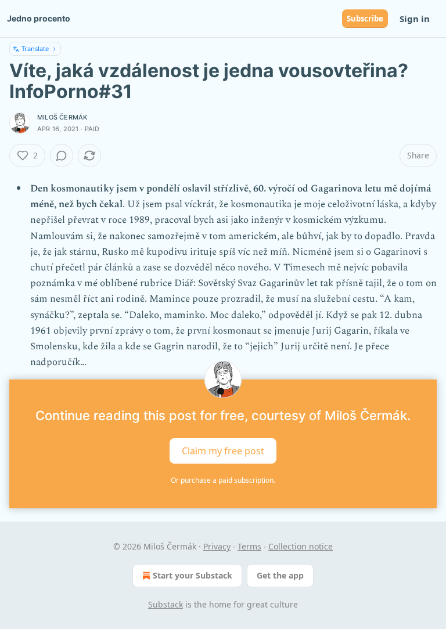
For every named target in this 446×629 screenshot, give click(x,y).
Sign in (415, 18)
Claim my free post (223, 450)
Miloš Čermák (62, 117)
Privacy (217, 546)
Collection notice (300, 546)
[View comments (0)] (61, 155)
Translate (35, 48)
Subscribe (365, 18)
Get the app (280, 575)
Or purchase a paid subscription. (223, 480)
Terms (249, 546)
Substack (165, 604)
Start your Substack (192, 575)
